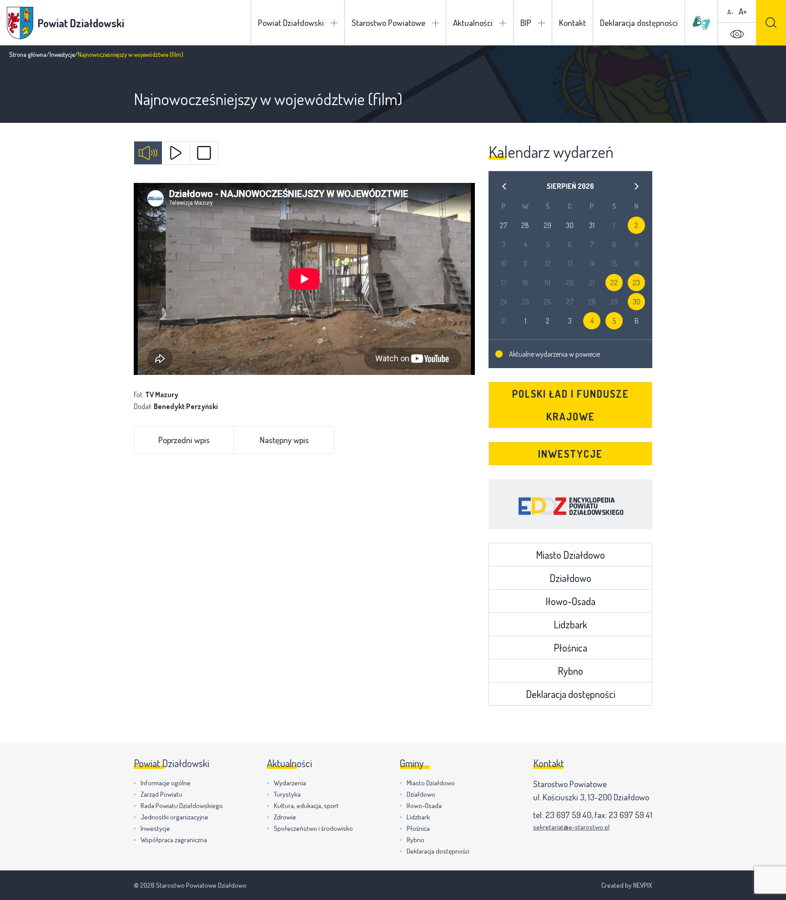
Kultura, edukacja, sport (306, 805)
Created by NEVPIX (626, 885)
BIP (525, 22)
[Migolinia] (701, 23)
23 (636, 282)
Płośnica (570, 647)
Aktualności (473, 22)
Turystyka (287, 794)
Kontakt (572, 22)
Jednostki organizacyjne (174, 817)
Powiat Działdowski (291, 22)
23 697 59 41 (630, 814)
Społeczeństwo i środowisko (313, 828)
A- (730, 12)
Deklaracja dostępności (639, 22)
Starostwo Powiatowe (388, 22)
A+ (743, 11)
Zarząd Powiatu (161, 794)
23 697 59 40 (568, 814)
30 (636, 301)
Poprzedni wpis (184, 439)
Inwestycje (62, 54)
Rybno (570, 670)
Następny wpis (284, 439)
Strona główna (27, 54)
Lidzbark (570, 624)
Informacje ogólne (166, 783)
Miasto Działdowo (570, 554)
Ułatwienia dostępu (737, 34)
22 (614, 282)
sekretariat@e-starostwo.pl (571, 827)
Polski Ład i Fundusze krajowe (570, 405)
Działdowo (570, 577)
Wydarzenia (290, 783)
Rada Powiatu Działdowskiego (182, 805)
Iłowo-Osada (570, 601)
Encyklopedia (570, 504)
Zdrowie (285, 817)
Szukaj (771, 22)
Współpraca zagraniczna (174, 839)
